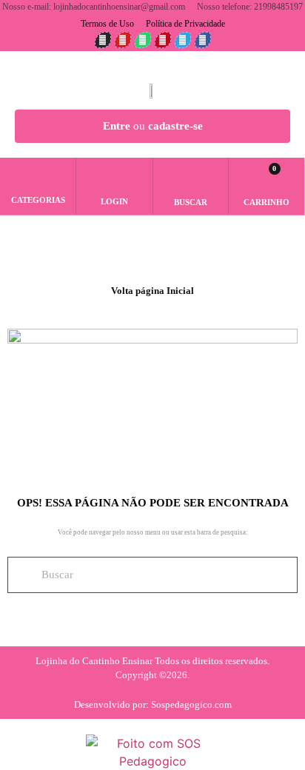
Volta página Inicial (152, 290)
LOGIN (114, 201)
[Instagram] (103, 40)
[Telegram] (183, 40)
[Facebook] (203, 40)
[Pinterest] (163, 40)
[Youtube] (123, 40)
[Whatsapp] (143, 40)
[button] (191, 180)
